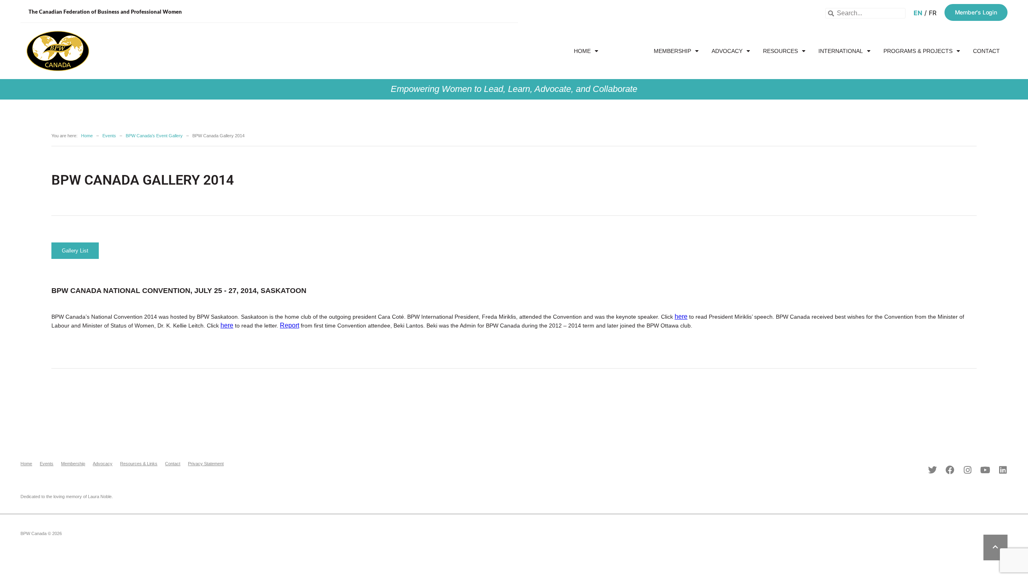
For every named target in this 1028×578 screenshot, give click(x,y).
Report (289, 325)
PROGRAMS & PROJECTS (918, 51)
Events (622, 51)
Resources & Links (138, 463)
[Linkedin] (1003, 470)
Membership (672, 51)
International (840, 51)
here (681, 316)
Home (582, 51)
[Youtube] (985, 470)
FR (932, 13)
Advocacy (727, 51)
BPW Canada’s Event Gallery (154, 135)
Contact (986, 51)
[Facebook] (950, 470)
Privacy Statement (206, 463)
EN (918, 13)
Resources (780, 51)
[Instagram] (967, 470)
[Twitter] (932, 470)
